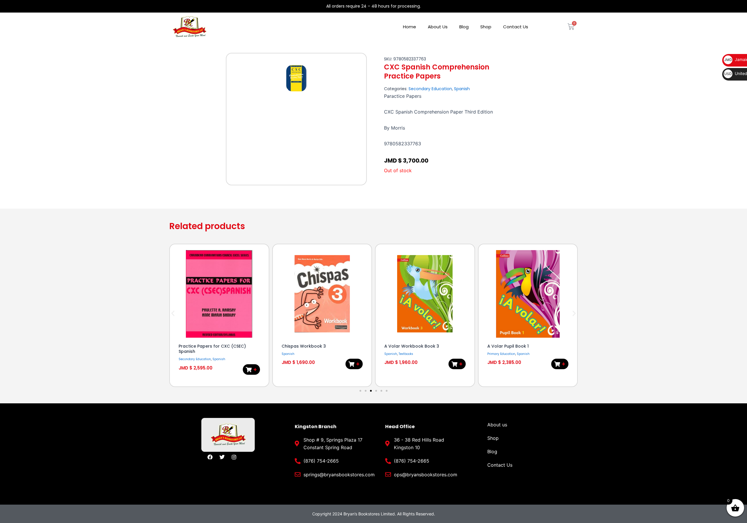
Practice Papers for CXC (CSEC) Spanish (212, 348)
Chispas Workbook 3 (304, 346)
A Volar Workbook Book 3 (411, 346)
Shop (485, 27)
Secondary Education (430, 89)
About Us (438, 27)
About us (497, 425)
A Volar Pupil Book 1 (508, 346)
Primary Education (501, 354)
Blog (464, 27)
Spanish (462, 89)
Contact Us (515, 27)
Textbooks (406, 354)
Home (409, 27)
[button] (173, 313)
